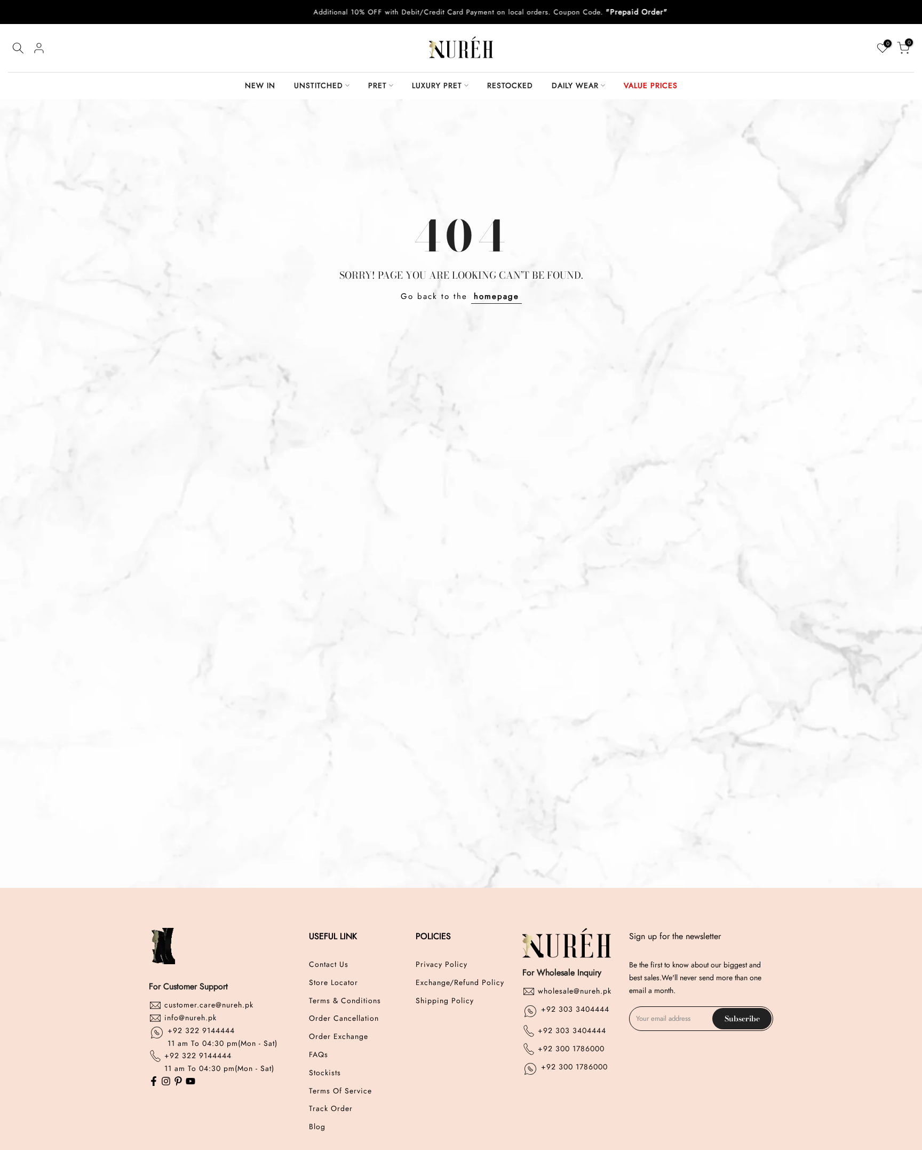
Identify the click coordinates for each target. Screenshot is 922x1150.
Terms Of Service (340, 1091)
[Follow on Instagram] (166, 1081)
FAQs (318, 1055)
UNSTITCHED (318, 85)
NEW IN (260, 85)
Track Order (331, 1109)
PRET (377, 85)
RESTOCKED (510, 85)
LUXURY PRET (437, 85)
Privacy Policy (441, 964)
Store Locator (333, 983)
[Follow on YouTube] (190, 1081)
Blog (317, 1127)
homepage (496, 296)
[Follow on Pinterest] (178, 1081)
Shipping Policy (445, 1001)
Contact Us (328, 964)
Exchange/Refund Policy (460, 983)
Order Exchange (338, 1036)
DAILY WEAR (575, 85)
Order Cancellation (344, 1018)
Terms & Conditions (345, 1001)
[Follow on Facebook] (153, 1081)
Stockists (325, 1073)
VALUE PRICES (651, 85)
